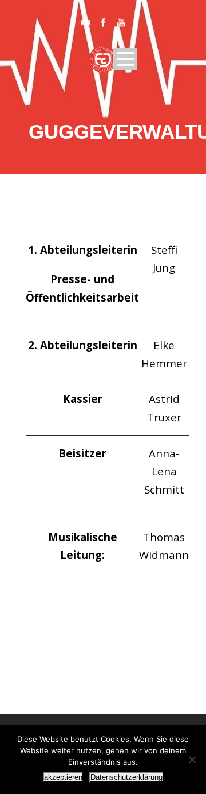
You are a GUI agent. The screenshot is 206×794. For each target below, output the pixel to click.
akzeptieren (63, 777)
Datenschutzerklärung (126, 777)
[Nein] (191, 759)
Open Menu (125, 59)
